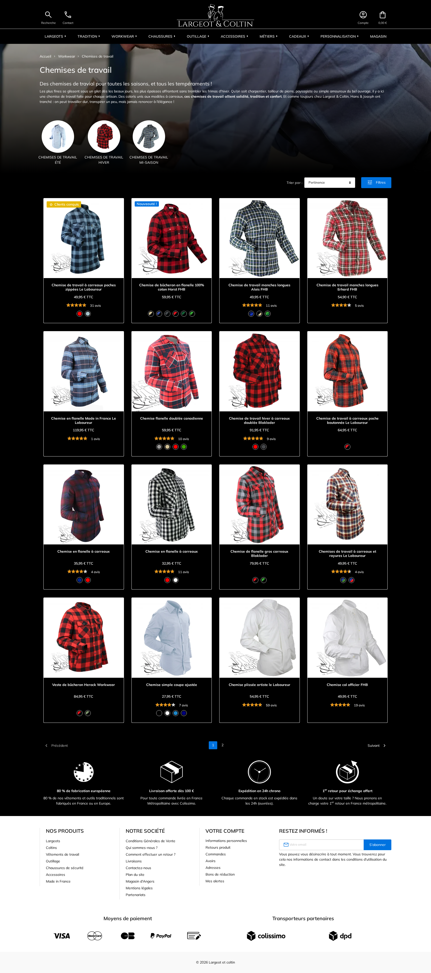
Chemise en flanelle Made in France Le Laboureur (83, 420)
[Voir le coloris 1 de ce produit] (80, 314)
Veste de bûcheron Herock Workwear (83, 685)
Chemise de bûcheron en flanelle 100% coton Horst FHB (171, 287)
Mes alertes (215, 881)
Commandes (216, 854)
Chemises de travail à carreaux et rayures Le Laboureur (347, 553)
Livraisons (134, 861)
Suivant (378, 745)
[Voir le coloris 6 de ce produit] (192, 314)
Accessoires (55, 874)
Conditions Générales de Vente (150, 841)
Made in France (58, 881)
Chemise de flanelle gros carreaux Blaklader (259, 553)
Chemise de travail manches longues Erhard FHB (347, 287)
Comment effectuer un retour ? (150, 854)
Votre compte (225, 831)
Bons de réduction (220, 874)
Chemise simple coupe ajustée (171, 685)
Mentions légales (139, 888)
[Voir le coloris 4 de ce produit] (176, 314)
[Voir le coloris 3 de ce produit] (167, 314)
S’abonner (377, 844)
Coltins (51, 847)
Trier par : (294, 182)
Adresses (213, 867)
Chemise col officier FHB (347, 685)
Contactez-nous (138, 868)
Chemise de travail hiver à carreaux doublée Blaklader (259, 420)
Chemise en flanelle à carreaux (83, 551)
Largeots (53, 841)
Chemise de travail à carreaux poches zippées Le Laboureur (84, 287)
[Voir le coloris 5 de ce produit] (184, 314)
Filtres (376, 182)
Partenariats (135, 895)
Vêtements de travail (62, 854)
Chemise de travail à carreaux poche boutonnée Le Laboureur (347, 420)
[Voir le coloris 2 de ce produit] (88, 314)
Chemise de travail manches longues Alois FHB (259, 287)
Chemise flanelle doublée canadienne (171, 418)
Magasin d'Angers (140, 881)
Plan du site (135, 874)
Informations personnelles (226, 840)
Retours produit (218, 847)
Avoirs (211, 861)
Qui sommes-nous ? (141, 847)
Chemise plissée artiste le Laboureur (259, 685)
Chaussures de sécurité (65, 868)
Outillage (53, 861)
